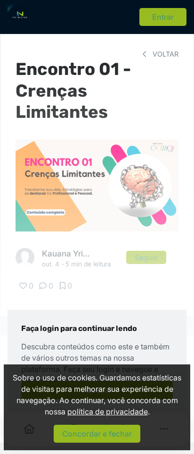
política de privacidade (107, 411)
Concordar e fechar (97, 433)
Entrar (163, 17)
